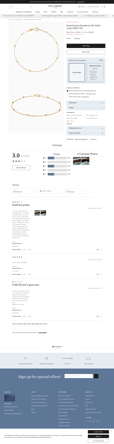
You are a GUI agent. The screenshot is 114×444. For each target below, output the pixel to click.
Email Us (88, 399)
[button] (83, 6)
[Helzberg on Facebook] (86, 421)
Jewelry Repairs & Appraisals (67, 409)
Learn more (81, 1)
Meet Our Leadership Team (39, 405)
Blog (32, 409)
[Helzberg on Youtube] (100, 421)
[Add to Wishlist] (62, 24)
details (101, 60)
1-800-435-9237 (90, 396)
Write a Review (21, 167)
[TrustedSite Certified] (57, 347)
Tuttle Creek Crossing (94, 6)
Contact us (93, 139)
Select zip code (90, 93)
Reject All (98, 436)
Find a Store (89, 402)
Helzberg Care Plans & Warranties (68, 405)
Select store (85, 96)
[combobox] (20, 7)
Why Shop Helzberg (64, 396)
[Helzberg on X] (90, 421)
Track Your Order (90, 409)
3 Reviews (77, 38)
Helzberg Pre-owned (64, 422)
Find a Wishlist (62, 415)
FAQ (86, 405)
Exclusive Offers (63, 412)
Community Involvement (38, 402)
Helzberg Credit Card (10, 406)
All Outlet (38, 19)
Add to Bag (86, 45)
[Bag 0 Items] (104, 6)
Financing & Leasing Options (13, 413)
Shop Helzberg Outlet (29, 19)
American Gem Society (25, 363)
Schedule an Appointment (93, 412)
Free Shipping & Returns (65, 402)
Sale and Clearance (18, 19)
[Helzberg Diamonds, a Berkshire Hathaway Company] (55, 6)
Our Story (68, 363)
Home (10, 19)
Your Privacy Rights (98, 441)
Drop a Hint (86, 52)
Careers (33, 412)
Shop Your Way (88, 363)
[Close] (111, 431)
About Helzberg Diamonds (39, 396)
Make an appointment (81, 139)
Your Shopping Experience (66, 399)
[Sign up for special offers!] (96, 376)
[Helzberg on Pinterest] (93, 421)
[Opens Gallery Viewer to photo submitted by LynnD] (77, 161)
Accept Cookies (98, 432)
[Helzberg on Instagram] (97, 421)
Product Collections (64, 425)
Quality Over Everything (46, 363)
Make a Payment (9, 410)
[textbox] (28, 328)
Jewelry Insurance (63, 419)
